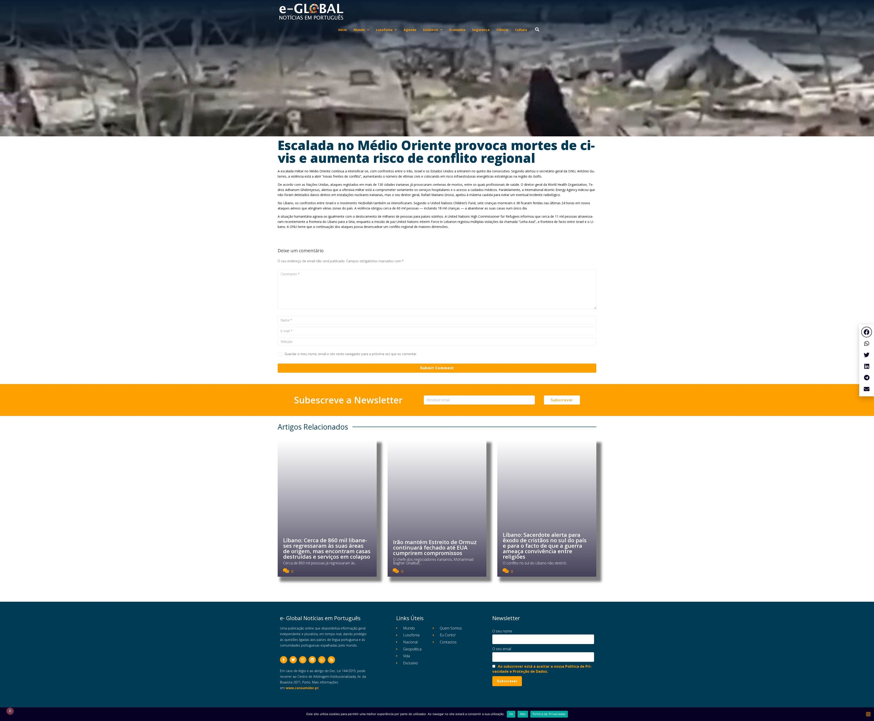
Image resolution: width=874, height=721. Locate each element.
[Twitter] (293, 659)
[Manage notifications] (10, 711)
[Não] (868, 714)
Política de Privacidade (549, 714)
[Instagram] (302, 659)
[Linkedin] (312, 659)
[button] (866, 332)
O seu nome (502, 631)
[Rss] (331, 659)
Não (523, 714)
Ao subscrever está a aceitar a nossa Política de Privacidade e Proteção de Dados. (542, 669)
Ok (511, 714)
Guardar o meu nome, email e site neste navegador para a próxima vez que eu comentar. (351, 354)
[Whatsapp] (321, 659)
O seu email (501, 648)
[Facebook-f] (283, 659)
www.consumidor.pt (302, 688)
